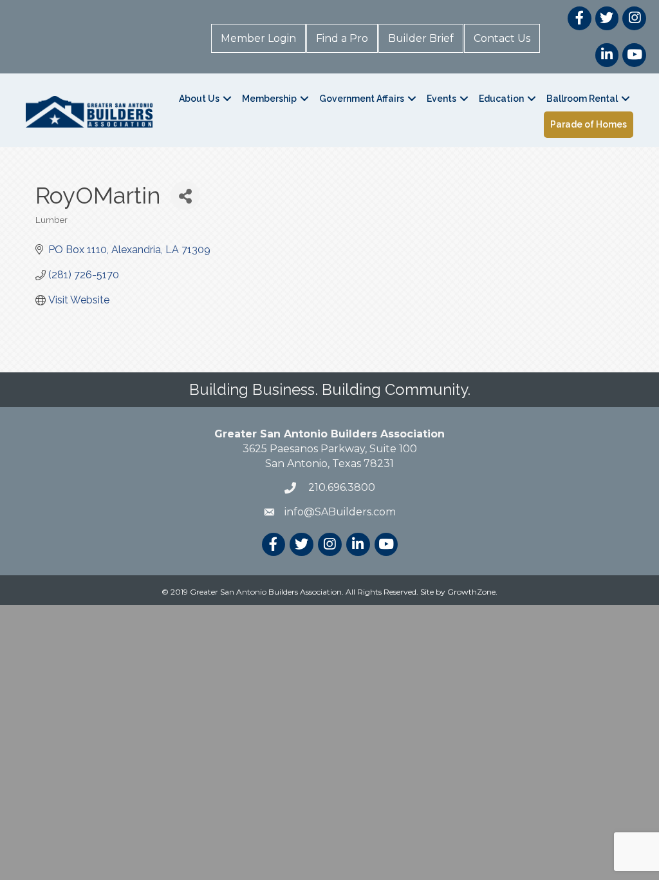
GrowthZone (471, 592)
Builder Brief (421, 38)
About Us (199, 98)
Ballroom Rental (582, 98)
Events (441, 98)
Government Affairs (361, 98)
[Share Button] (185, 195)
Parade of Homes (588, 124)
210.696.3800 (340, 487)
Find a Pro (342, 38)
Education (501, 98)
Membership (269, 98)
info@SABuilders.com (340, 512)
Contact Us (502, 38)
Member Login (258, 38)
